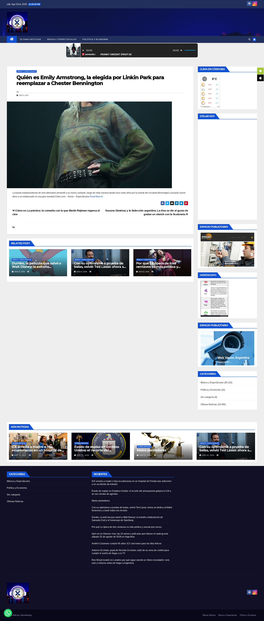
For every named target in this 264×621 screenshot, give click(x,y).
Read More (95, 196)
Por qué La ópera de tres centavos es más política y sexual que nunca (157, 266)
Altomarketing (25, 615)
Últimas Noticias (30, 39)
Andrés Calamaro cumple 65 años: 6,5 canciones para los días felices (126, 543)
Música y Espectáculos (62, 39)
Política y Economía (95, 39)
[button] (249, 39)
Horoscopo (223, 316)
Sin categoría (207, 397)
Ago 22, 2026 (20, 455)
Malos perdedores (151, 450)
